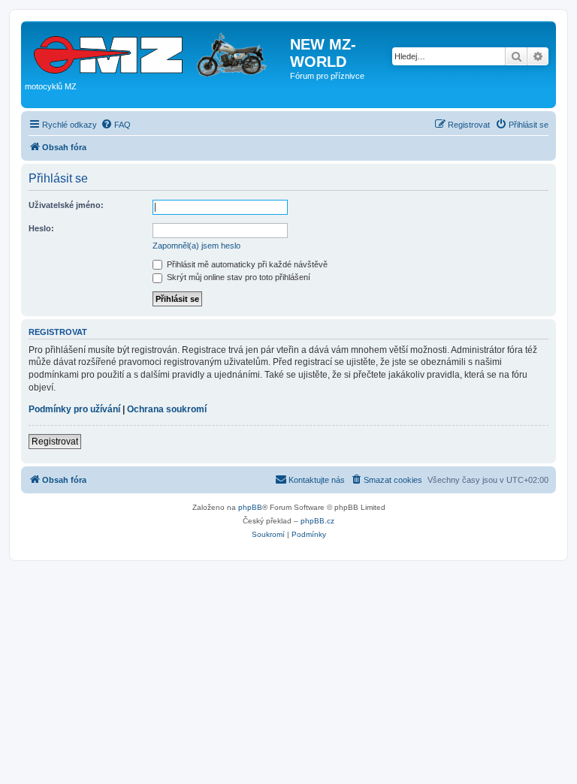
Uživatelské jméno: (66, 205)
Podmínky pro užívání (74, 409)
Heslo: (41, 228)
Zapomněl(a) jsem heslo (196, 245)
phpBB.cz (317, 521)
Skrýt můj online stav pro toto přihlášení (237, 277)
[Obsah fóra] (157, 52)
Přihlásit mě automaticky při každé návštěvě (246, 264)
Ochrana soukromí (167, 409)
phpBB (250, 507)
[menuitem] (116, 125)
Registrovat (55, 441)
